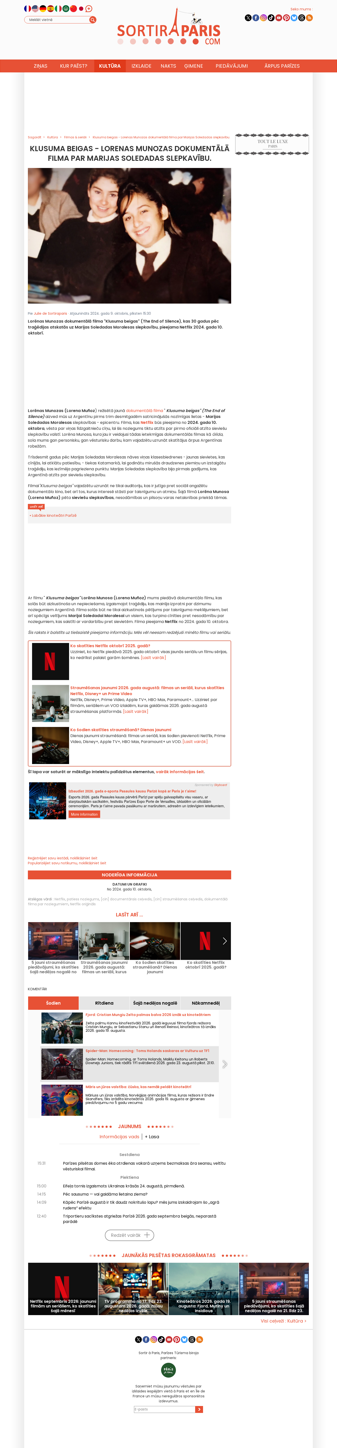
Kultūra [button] (110, 65)
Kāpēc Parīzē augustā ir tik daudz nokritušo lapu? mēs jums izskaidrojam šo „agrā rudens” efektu (141, 1205)
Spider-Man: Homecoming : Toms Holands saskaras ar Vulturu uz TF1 (147, 1050)
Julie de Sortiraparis (50, 313)
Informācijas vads (119, 1137)
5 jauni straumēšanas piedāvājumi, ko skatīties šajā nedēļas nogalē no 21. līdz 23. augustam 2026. (53, 967)
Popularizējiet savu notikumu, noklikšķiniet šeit (67, 863)
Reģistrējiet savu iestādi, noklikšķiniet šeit (62, 858)
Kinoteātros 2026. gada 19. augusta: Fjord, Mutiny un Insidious (204, 1306)
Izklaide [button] (141, 65)
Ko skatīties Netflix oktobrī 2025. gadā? (205, 965)
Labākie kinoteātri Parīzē (54, 515)
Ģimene (193, 65)
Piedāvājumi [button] (232, 65)
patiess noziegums (83, 899)
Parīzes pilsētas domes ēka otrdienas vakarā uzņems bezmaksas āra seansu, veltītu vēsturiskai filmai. (144, 1166)
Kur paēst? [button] (73, 65)
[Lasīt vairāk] (153, 658)
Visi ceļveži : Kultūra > (284, 1321)
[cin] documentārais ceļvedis (126, 899)
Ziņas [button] (40, 65)
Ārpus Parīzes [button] (282, 65)
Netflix (60, 899)
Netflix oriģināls (83, 904)
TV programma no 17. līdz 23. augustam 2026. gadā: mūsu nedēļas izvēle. (133, 1306)
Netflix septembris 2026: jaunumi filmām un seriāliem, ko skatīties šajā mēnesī (63, 1306)
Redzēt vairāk (126, 1235)
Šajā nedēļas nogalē (155, 1003)
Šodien (53, 1003)
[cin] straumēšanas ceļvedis (178, 899)
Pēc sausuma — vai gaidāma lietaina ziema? (105, 1194)
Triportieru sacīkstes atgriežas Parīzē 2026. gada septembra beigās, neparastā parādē (139, 1219)
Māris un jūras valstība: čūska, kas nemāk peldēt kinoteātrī (138, 1086)
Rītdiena (104, 1003)
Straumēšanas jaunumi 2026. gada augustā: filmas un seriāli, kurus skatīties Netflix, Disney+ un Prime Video (104, 967)
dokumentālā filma (144, 411)
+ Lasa (152, 1137)
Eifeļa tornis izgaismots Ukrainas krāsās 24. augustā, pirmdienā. (124, 1186)
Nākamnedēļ (206, 1003)
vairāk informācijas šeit (180, 772)
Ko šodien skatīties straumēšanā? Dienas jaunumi (155, 967)
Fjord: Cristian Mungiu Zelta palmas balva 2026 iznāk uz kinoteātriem (148, 1014)
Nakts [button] (168, 65)
